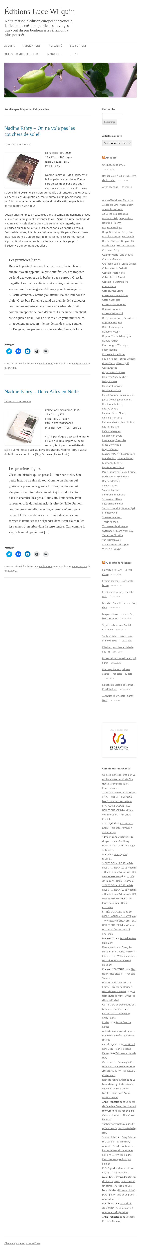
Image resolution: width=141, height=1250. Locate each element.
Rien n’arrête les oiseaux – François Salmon (118, 974)
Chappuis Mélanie (112, 259)
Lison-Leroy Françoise (114, 440)
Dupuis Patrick (110, 340)
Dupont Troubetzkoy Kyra (116, 336)
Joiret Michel (109, 399)
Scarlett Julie (108, 1137)
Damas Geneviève (112, 309)
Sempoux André (111, 508)
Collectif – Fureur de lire (115, 281)
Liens (74, 54)
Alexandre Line (110, 204)
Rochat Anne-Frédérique (115, 476)
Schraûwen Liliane (112, 499)
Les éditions (78, 45)
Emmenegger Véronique (115, 345)
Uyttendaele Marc (112, 530)
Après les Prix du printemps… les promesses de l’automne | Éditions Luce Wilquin (118, 1150)
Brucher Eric (108, 245)
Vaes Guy (128, 530)
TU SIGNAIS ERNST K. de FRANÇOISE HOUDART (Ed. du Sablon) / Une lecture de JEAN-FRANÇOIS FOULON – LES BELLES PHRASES (119, 801)
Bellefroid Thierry (111, 222)
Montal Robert (125, 458)
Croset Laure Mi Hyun (114, 304)
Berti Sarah (128, 236)
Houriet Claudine (111, 390)
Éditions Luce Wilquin (39, 11)
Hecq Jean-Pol (109, 381)
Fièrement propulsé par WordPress (22, 1243)
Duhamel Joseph (111, 331)
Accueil (9, 45)
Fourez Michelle (126, 358)
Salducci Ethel (109, 485)
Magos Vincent (110, 449)
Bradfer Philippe (111, 241)
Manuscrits (55, 54)
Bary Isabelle (126, 218)
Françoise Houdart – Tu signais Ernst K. (117, 814)
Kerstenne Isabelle (112, 404)
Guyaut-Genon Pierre (113, 372)
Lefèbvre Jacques (111, 431)
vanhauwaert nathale (114, 1124)
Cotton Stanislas (111, 299)
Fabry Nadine (79, 363)
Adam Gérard (109, 200)
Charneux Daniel (111, 263)
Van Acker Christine (112, 535)
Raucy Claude (128, 472)
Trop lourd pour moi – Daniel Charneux (117, 903)
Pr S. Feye (107, 1168)
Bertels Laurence (111, 236)
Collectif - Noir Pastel (113, 277)
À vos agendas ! (110, 187)
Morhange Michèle (112, 463)
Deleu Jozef (129, 318)
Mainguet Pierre (111, 454)
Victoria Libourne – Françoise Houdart (119, 960)
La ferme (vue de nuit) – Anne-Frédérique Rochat (119, 996)
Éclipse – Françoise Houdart (117, 987)
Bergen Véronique (112, 227)
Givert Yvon (108, 363)
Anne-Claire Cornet (112, 209)
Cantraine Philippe (112, 250)
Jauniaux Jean (127, 395)
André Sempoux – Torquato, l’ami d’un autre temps (117, 828)
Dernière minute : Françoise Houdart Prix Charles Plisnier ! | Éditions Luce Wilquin (119, 951)
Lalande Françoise (112, 417)
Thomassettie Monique (115, 526)
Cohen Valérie (109, 268)
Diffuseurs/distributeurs (21, 54)
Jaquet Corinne (110, 395)
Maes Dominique (111, 444)
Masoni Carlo (128, 454)
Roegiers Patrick (111, 481)
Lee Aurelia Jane (110, 426)
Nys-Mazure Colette (113, 467)
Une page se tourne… (113, 164)
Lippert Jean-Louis (112, 435)
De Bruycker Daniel (112, 313)
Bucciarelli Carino (126, 245)
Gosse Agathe (109, 367)
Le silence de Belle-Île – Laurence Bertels (118, 1035)
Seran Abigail (128, 508)
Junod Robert (124, 399)
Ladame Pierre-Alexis (113, 413)
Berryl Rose (128, 232)
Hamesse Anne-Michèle (115, 377)
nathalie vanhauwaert (114, 982)
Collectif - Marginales (113, 272)
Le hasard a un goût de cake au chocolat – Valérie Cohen (118, 1084)
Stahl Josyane (109, 512)
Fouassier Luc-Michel (113, 354)
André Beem (126, 204)
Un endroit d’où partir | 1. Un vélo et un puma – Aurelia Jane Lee (119, 1181)
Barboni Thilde (110, 218)
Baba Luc (123, 213)
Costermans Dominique (115, 295)
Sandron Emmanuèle (113, 494)
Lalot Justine (127, 422)
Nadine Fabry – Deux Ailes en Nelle (41, 391)
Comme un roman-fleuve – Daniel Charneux (119, 929)
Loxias (105, 1022)
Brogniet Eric (128, 241)
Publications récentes (118, 562)
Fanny (105, 1053)
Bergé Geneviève (111, 232)
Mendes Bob (109, 458)
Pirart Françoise (110, 472)
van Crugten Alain (112, 540)
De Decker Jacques (112, 318)
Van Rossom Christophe (115, 544)
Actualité (55, 45)
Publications (32, 45)
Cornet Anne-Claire (112, 290)
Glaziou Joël (122, 363)
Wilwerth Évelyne (111, 549)
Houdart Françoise (112, 386)
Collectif (123, 268)
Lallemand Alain (111, 422)
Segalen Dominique (112, 503)
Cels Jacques (126, 254)
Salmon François (111, 490)
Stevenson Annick (112, 517)
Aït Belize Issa (109, 213)
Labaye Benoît (110, 408)
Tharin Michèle (110, 521)
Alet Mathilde (125, 200)
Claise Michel (129, 263)
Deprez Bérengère (112, 322)
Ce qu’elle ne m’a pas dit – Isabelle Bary (118, 1128)
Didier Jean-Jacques (112, 327)
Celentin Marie (110, 254)
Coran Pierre (109, 286)
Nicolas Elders (109, 1093)
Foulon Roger (109, 358)
